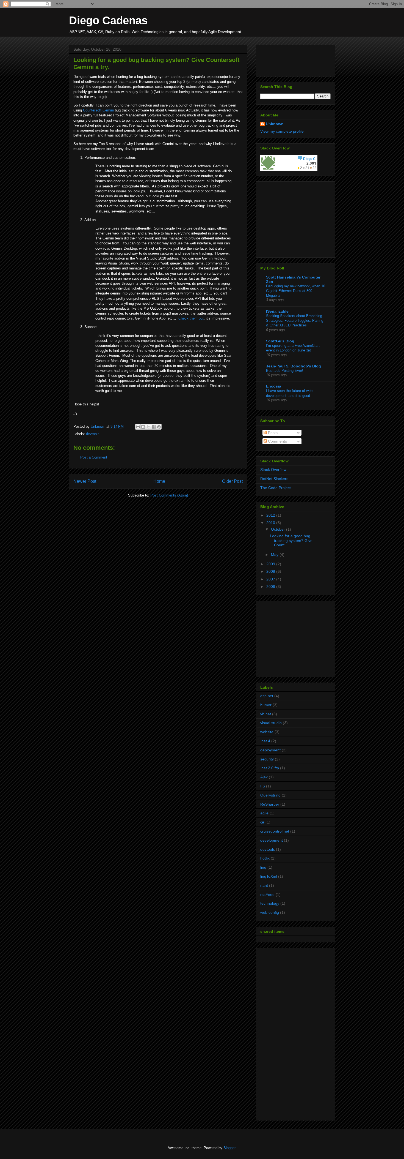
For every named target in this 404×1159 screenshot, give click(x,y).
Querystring (270, 795)
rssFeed (267, 894)
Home (159, 481)
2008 (271, 571)
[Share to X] (148, 427)
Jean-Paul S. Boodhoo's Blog (293, 366)
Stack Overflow (273, 469)
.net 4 (265, 741)
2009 (271, 564)
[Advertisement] (294, 218)
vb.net (265, 714)
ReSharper (269, 804)
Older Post (232, 481)
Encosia (273, 386)
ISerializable (277, 311)
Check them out (191, 318)
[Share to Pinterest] (159, 427)
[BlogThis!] (143, 427)
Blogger (229, 1148)
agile (264, 813)
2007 (271, 579)
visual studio (271, 723)
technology (269, 903)
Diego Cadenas (108, 20)
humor (266, 705)
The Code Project (275, 488)
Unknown (275, 124)
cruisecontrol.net (274, 831)
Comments (277, 441)
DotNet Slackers (274, 478)
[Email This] (138, 427)
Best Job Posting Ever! (284, 371)
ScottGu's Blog (280, 341)
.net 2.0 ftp (269, 768)
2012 (271, 515)
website (266, 732)
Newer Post (84, 481)
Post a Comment (93, 457)
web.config (269, 912)
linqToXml (268, 876)
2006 (271, 586)
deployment (270, 750)
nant (264, 885)
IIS (262, 786)
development (271, 840)
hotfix (265, 858)
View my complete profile (282, 131)
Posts (272, 432)
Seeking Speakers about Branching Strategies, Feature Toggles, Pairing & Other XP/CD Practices (294, 321)
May (275, 554)
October (278, 529)
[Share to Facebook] (153, 427)
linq (263, 867)
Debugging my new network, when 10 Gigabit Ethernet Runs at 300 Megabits (295, 291)
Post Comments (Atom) (169, 495)
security (267, 759)
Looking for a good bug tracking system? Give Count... (291, 540)
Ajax (264, 777)
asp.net (266, 696)
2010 (271, 522)
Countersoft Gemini (98, 110)
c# (262, 822)
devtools (92, 434)
